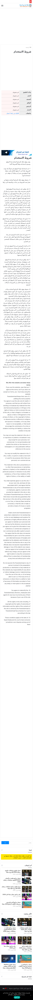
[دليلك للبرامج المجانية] (25, 5)
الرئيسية (28, 47)
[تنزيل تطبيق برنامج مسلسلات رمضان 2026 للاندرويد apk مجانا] (27, 889)
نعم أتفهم (17, 997)
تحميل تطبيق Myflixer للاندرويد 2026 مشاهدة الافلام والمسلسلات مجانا (9, 966)
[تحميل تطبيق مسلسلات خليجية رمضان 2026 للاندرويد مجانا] (27, 873)
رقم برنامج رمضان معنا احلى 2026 (12, 894)
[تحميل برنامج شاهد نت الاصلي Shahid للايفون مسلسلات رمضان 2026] (27, 880)
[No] (31, 995)
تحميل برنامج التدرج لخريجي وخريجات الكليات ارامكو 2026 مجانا (25, 966)
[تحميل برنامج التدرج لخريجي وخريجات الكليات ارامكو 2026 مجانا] (27, 904)
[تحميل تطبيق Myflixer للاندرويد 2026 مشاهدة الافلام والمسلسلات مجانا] (8, 959)
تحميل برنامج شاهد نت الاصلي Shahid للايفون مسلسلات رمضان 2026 (12, 880)
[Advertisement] (16, 26)
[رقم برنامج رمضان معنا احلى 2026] (27, 897)
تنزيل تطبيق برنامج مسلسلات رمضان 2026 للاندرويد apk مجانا (25, 947)
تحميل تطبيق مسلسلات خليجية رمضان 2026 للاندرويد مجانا (26, 929)
